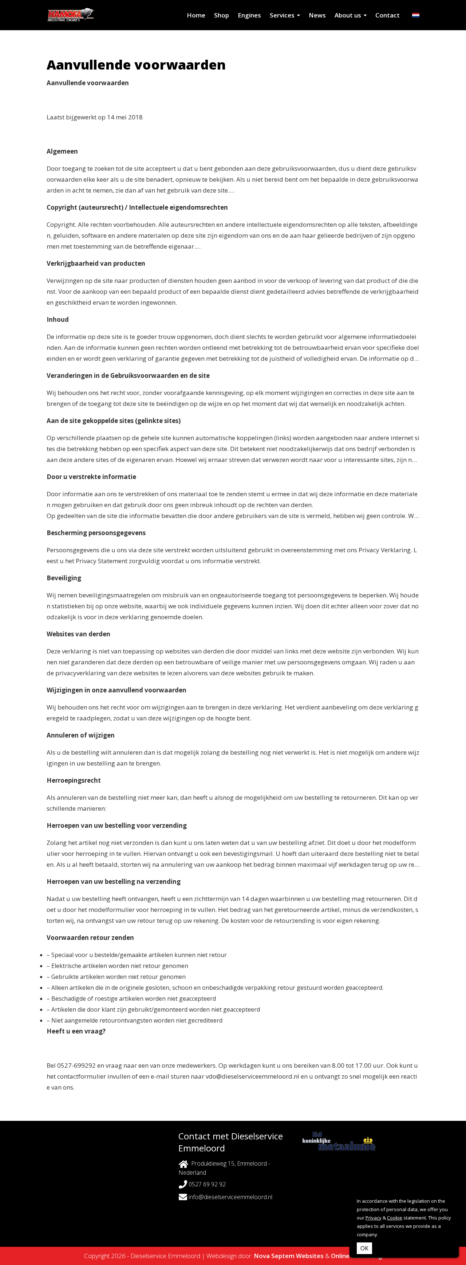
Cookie (394, 1217)
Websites (310, 1256)
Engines (249, 15)
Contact (387, 15)
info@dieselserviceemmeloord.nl (230, 1197)
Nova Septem (274, 1256)
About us (348, 15)
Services (282, 15)
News (317, 15)
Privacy (374, 1217)
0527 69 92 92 (206, 1184)
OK (364, 1248)
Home (196, 15)
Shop (221, 15)
